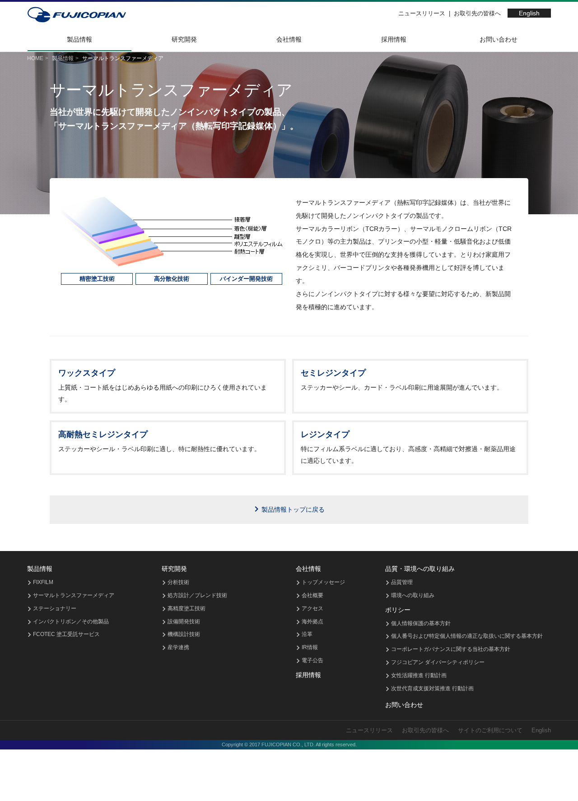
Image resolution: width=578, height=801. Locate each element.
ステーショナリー (54, 608)
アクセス (312, 608)
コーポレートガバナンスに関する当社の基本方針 (450, 649)
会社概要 (312, 595)
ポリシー (397, 609)
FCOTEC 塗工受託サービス (66, 634)
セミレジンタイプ (333, 372)
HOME (35, 58)
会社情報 (289, 39)
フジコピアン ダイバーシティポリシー (438, 662)
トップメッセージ (323, 582)
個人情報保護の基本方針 (421, 623)
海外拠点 (312, 621)
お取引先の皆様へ (477, 13)
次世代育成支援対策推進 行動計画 (432, 688)
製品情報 (79, 39)
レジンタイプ (325, 434)
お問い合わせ (498, 39)
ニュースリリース (421, 13)
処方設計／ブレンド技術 (197, 595)
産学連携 (178, 647)
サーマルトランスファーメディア (73, 595)
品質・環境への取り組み (420, 568)
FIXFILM (43, 582)
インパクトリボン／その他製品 (71, 621)
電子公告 (312, 660)
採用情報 (393, 39)
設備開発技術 (184, 621)
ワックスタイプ (86, 372)
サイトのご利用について (490, 730)
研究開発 (184, 39)
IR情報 (310, 647)
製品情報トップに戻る (293, 509)
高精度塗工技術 (186, 608)
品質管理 (402, 582)
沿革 (307, 634)
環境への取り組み (412, 595)
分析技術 (178, 582)
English (529, 13)
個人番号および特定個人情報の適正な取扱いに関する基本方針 (467, 636)
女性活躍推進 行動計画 (419, 675)
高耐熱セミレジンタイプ (103, 434)
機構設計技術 (184, 634)
